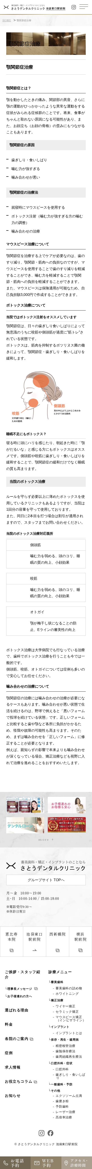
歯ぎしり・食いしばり (71, 1076)
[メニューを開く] (83, 6)
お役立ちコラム (19, 1081)
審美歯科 (57, 982)
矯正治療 (57, 1000)
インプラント (60, 1026)
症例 (9, 1053)
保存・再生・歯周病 (65, 1039)
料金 (9, 1024)
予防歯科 (62, 1106)
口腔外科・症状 (62, 1063)
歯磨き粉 (62, 1101)
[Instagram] (73, 7)
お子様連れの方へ (19, 996)
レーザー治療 (65, 1112)
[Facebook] (51, 1133)
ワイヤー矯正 (65, 1006)
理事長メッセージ (20, 988)
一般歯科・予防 (62, 1084)
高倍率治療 (64, 1117)
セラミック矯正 (67, 1011)
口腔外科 (62, 1069)
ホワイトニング (67, 993)
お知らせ (13, 1095)
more (43, 839)
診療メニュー (60, 972)
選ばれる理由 (16, 1010)
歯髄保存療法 (65, 1051)
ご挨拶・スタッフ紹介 (22, 974)
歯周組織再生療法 (69, 1056)
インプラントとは (69, 1033)
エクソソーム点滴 (69, 1095)
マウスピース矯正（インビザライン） (71, 1018)
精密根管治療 (65, 1046)
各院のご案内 (17, 1039)
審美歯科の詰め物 (69, 988)
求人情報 (13, 1067)
